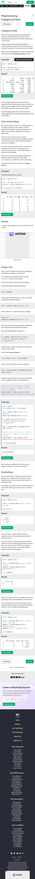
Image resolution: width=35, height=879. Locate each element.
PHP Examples (17, 815)
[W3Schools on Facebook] (19, 677)
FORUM (14, 857)
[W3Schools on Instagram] (22, 677)
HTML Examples (16, 802)
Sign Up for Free (9, 704)
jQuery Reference (16, 794)
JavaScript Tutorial (17, 753)
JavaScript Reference (17, 779)
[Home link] (3, 2)
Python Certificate (17, 836)
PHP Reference (17, 787)
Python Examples (16, 810)
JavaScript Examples (16, 805)
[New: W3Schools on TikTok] (23, 677)
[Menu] (2, 6)
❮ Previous (6, 24)
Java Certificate (17, 841)
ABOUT (20, 857)
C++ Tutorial (17, 766)
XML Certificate (17, 846)
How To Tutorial (17, 755)
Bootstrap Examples (16, 814)
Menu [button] (9, 2)
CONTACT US (17, 740)
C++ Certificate (18, 843)
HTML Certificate (17, 828)
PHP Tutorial (17, 763)
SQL (21, 6)
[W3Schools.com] (18, 716)
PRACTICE (17, 736)
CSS (7, 6)
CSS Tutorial (17, 751)
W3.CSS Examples (17, 812)
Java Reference (17, 791)
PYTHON (27, 6)
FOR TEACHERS (17, 732)
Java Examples (17, 817)
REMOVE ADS (17, 260)
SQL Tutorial (17, 756)
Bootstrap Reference (16, 786)
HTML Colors (16, 789)
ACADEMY (17, 859)
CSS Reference (17, 778)
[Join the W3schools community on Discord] (16, 677)
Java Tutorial (17, 764)
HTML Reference (16, 776)
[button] (15, 2)
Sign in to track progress (17, 667)
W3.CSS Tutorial (17, 760)
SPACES (17, 724)
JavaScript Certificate (18, 831)
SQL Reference (17, 781)
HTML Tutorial (17, 750)
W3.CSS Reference (17, 784)
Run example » (7, 96)
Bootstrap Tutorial (17, 761)
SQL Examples (17, 809)
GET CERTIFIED (17, 728)
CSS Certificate (17, 830)
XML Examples (17, 818)
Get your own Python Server (24, 59)
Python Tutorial (17, 758)
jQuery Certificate (17, 840)
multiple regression (19, 54)
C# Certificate (17, 845)
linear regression (14, 352)
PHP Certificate (17, 838)
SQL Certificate (17, 835)
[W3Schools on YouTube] (11, 677)
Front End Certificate (17, 833)
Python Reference (17, 782)
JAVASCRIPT (14, 6)
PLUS (17, 720)
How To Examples (17, 807)
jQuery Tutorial (17, 768)
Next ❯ (29, 24)
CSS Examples (17, 804)
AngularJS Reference (16, 792)
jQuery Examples (16, 820)
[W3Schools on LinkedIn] (14, 677)
